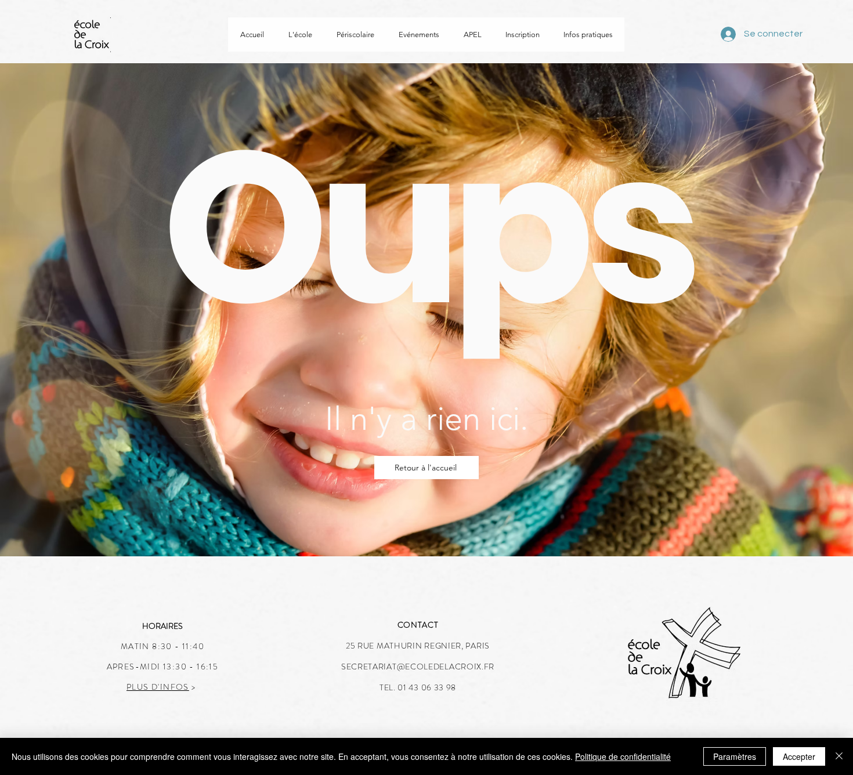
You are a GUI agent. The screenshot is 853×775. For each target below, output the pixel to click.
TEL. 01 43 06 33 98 (417, 687)
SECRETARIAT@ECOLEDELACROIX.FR (417, 666)
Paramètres (734, 756)
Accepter (799, 756)
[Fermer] (839, 756)
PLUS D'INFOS (157, 687)
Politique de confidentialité (623, 756)
